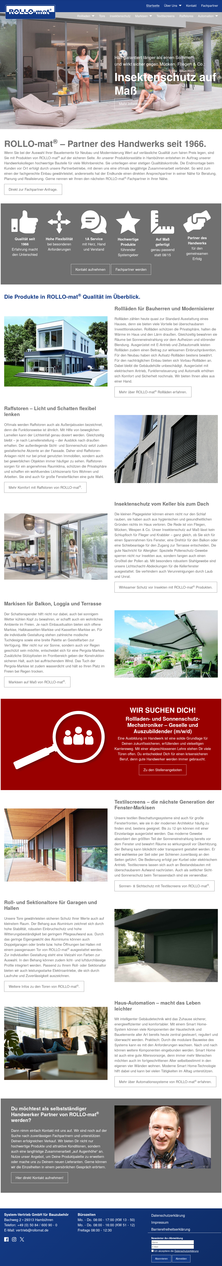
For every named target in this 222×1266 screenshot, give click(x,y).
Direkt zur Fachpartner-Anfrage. (33, 189)
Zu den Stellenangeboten (162, 769)
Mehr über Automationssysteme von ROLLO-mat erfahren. (165, 1081)
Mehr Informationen (134, 103)
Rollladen (83, 16)
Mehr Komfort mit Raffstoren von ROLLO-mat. (45, 487)
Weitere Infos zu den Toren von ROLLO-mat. (44, 986)
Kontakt (191, 5)
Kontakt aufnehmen (90, 269)
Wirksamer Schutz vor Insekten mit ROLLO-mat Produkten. (166, 587)
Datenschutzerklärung (168, 1215)
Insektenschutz (120, 16)
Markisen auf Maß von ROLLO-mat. (37, 681)
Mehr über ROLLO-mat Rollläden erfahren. (153, 392)
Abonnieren (161, 1258)
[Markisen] (150, 16)
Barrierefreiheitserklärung (170, 1229)
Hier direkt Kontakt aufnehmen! (39, 1177)
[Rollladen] (92, 16)
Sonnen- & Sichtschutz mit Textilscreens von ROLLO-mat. (164, 885)
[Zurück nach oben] (215, 1258)
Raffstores (186, 16)
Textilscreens (166, 16)
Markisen (141, 16)
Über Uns (170, 5)
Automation (206, 16)
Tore (102, 16)
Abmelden (181, 1258)
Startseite (153, 5)
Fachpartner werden (131, 269)
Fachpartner (209, 5)
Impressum (160, 1222)
